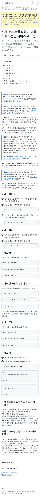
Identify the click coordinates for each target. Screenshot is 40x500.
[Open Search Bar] (32, 2)
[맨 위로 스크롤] (36, 496)
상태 (33, 491)
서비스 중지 (7, 322)
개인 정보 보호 (26, 491)
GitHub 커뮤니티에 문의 (10, 472)
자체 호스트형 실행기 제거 (23, 156)
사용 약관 (18, 491)
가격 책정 (4, 493)
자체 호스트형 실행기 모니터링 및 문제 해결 (19, 314)
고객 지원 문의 (7, 475)
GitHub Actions (8, 7)
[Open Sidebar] (2, 7)
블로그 (20, 493)
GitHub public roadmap (11, 99)
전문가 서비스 (13, 493)
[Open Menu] (37, 2)
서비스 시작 (7, 252)
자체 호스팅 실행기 (21, 7)
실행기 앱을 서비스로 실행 (29, 9)
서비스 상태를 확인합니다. (14, 283)
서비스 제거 (7, 352)
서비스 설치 (7, 194)
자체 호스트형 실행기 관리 (12, 9)
